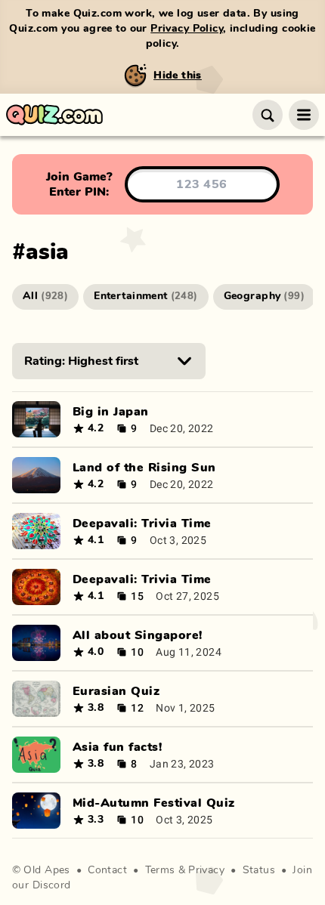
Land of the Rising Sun (144, 468)
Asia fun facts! (117, 747)
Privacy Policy (186, 28)
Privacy (206, 870)
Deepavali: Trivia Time (142, 523)
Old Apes (46, 870)
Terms (160, 870)
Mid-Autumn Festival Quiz (154, 803)
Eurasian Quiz (116, 691)
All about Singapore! (138, 635)
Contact (107, 870)
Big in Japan (111, 412)
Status (259, 870)
